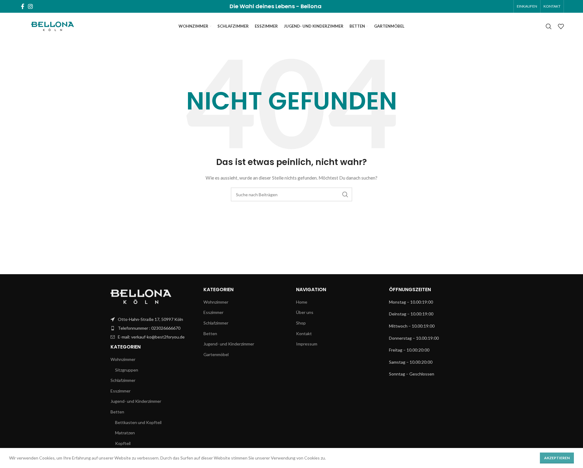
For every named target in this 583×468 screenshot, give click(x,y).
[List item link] (152, 319)
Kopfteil (123, 443)
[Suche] (549, 26)
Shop (301, 322)
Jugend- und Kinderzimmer (136, 401)
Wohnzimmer (123, 359)
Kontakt (304, 333)
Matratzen (125, 432)
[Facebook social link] (22, 6)
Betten (117, 411)
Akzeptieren (557, 458)
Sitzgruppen (126, 369)
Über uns (304, 312)
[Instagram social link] (30, 6)
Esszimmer (121, 390)
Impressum (306, 343)
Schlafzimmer (123, 380)
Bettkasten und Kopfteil (138, 422)
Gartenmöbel (216, 354)
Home (301, 302)
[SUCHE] (345, 194)
